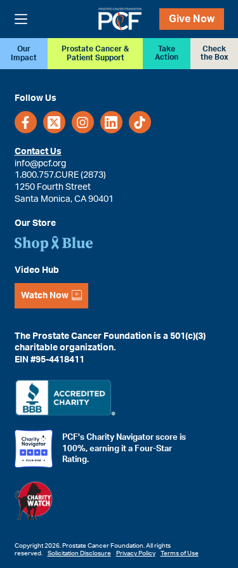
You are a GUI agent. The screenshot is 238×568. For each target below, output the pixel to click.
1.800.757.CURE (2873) (60, 175)
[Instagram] (83, 122)
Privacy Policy (135, 553)
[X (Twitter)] (54, 122)
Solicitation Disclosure (79, 553)
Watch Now (45, 295)
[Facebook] (26, 122)
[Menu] (21, 19)
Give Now (192, 19)
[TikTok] (140, 122)
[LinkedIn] (111, 122)
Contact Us (38, 151)
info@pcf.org (40, 163)
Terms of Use (180, 553)
